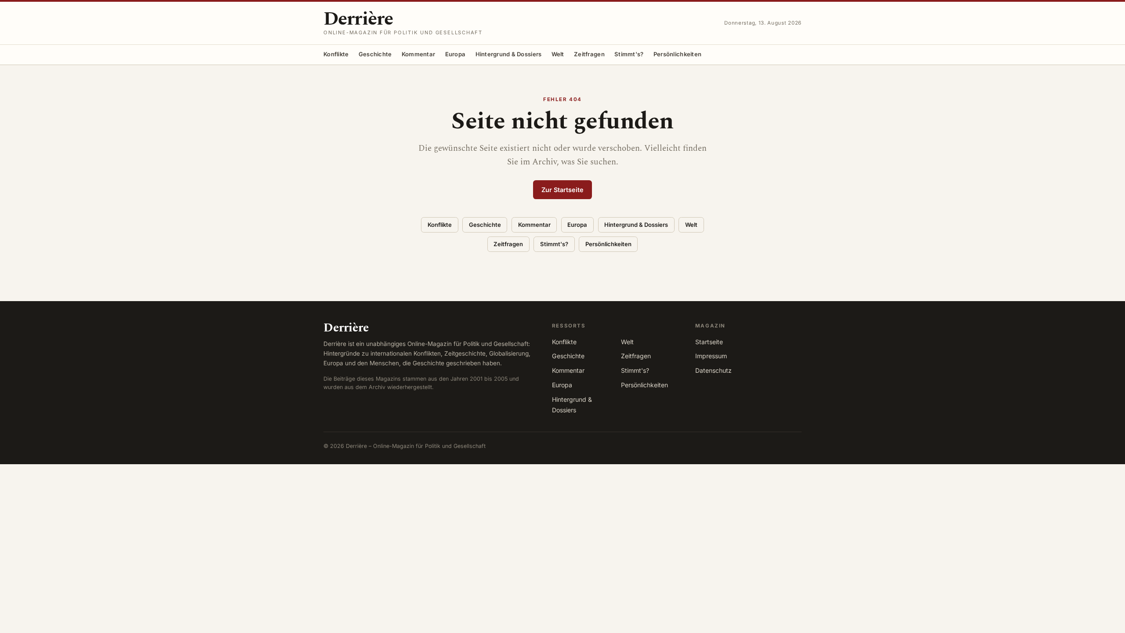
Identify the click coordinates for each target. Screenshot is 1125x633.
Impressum (711, 356)
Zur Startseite (562, 189)
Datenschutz (713, 370)
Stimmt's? (628, 54)
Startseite (709, 342)
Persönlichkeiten (677, 54)
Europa (455, 54)
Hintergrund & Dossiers (508, 54)
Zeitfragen (589, 54)
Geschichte (375, 54)
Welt (558, 54)
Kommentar (418, 54)
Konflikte (335, 54)
